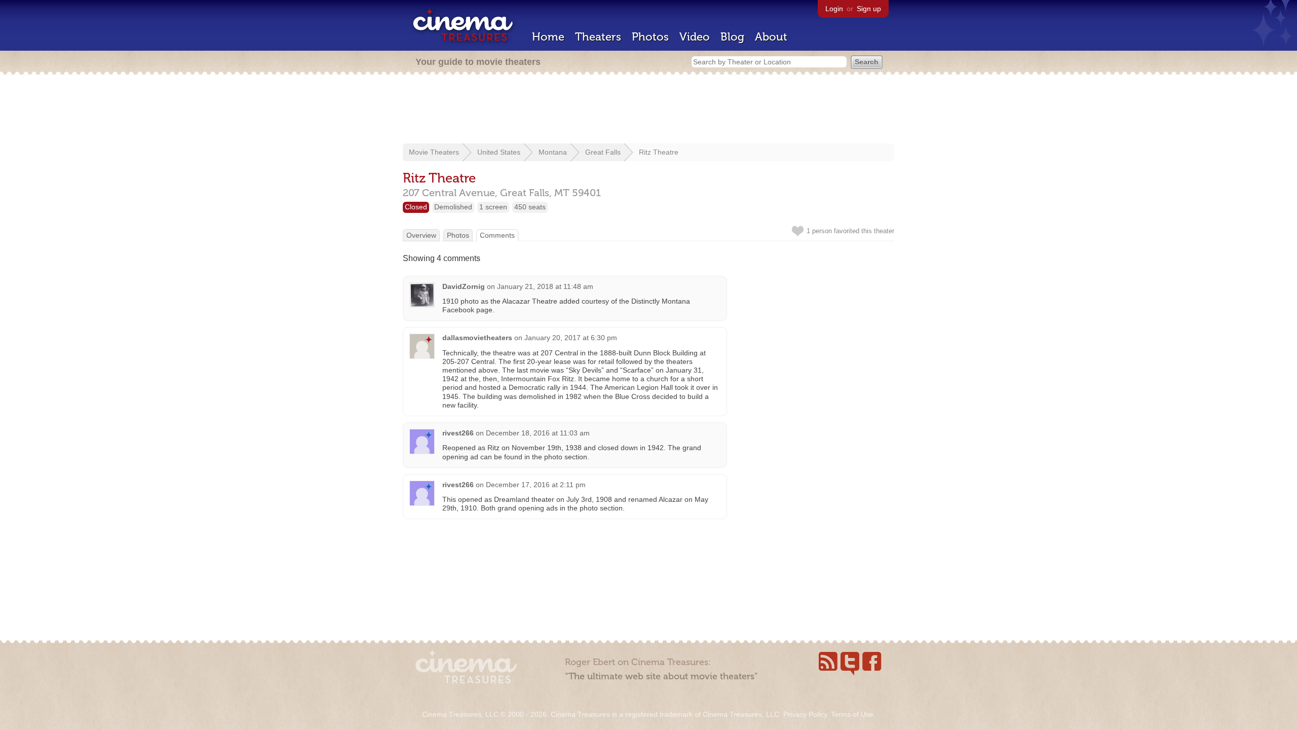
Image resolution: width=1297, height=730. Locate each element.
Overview (421, 235)
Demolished (453, 207)
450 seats (530, 207)
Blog (732, 37)
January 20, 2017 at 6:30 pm (570, 338)
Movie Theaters (434, 152)
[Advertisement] (648, 110)
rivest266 (458, 433)
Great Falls (603, 152)
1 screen (493, 207)
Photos (650, 37)
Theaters (598, 37)
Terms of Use (852, 714)
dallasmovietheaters (477, 338)
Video (694, 37)
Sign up (869, 9)
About (771, 37)
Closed (416, 207)
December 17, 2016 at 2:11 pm (536, 485)
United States (498, 152)
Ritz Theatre (658, 152)
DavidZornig (463, 286)
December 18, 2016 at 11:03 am (538, 433)
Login (834, 9)
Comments (497, 235)
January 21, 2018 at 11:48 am (545, 286)
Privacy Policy (805, 714)
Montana (553, 152)
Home (548, 37)
